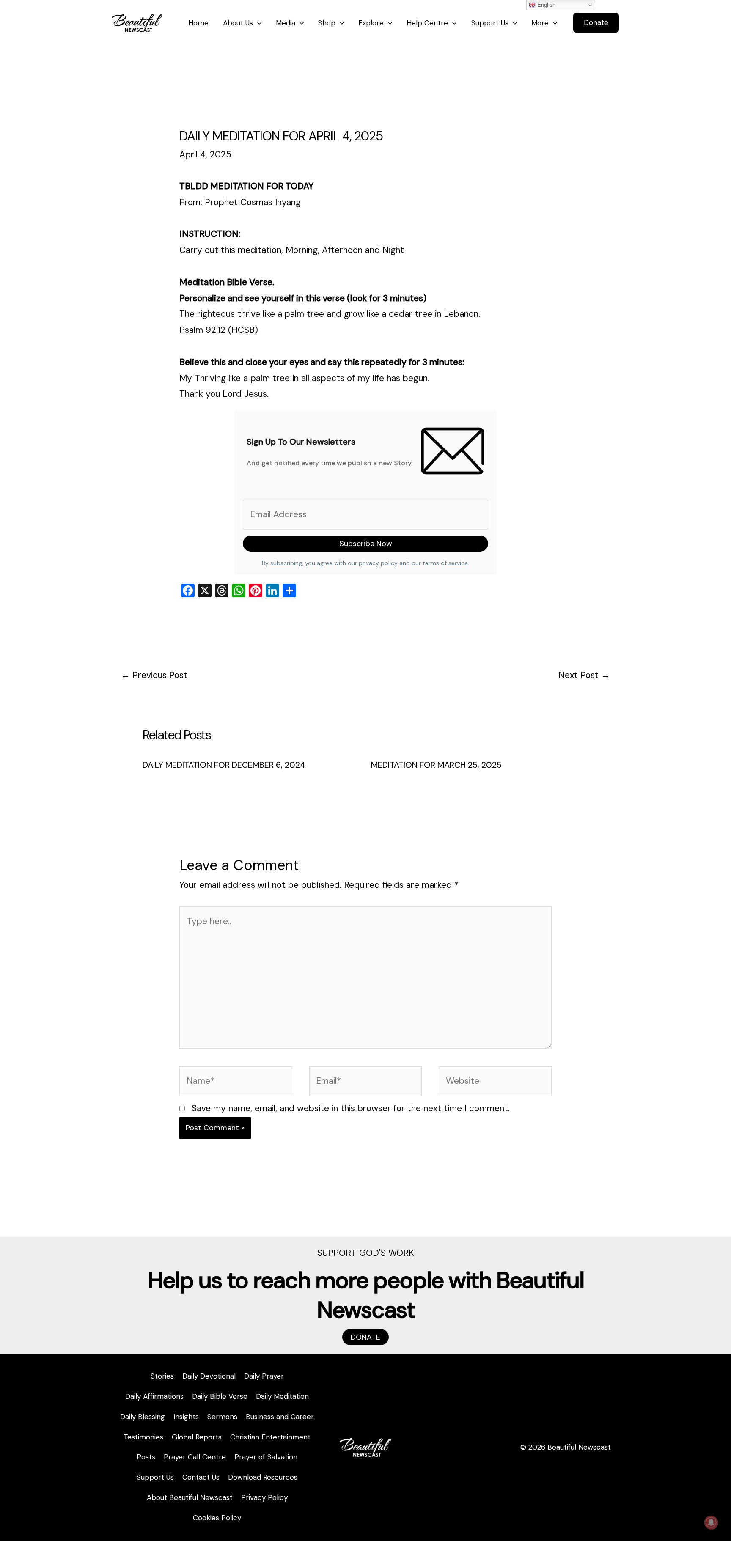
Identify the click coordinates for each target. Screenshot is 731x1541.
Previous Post (154, 675)
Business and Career (280, 1416)
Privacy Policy (264, 1497)
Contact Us (201, 1477)
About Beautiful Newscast (190, 1497)
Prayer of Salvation (265, 1456)
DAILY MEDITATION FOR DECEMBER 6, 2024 (224, 764)
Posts (146, 1456)
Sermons (222, 1416)
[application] (257, 23)
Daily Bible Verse (219, 1396)
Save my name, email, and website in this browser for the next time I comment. (351, 1108)
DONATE (365, 1337)
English (545, 5)
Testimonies (143, 1437)
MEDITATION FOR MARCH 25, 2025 (436, 764)
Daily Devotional (209, 1376)
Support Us (489, 22)
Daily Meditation (282, 1396)
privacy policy (378, 563)
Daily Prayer (264, 1376)
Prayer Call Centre (195, 1456)
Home (198, 22)
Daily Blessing (142, 1416)
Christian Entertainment (270, 1437)
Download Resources (262, 1477)
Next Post (584, 675)
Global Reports (197, 1437)
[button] (596, 22)
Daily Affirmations (154, 1396)
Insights (186, 1416)
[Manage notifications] (711, 1522)
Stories (162, 1376)
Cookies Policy (217, 1517)
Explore (371, 22)
